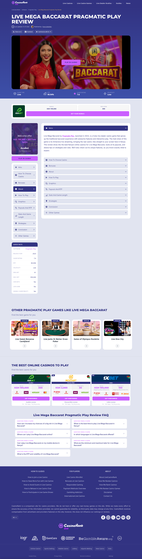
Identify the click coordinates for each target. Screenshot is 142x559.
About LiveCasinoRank (108, 477)
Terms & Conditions (85, 556)
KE (14, 517)
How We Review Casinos (108, 481)
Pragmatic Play (31, 249)
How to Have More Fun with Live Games (37, 481)
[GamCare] (49, 538)
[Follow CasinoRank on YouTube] (118, 517)
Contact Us (108, 496)
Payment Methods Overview (74, 488)
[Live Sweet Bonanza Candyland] (24, 335)
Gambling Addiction (75, 492)
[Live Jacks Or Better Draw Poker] (55, 335)
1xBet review (111, 402)
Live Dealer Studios (103, 3)
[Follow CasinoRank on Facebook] (103, 517)
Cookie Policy (32, 556)
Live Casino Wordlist (75, 477)
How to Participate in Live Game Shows (37, 492)
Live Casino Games (84, 3)
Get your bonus (77, 114)
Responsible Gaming (75, 485)
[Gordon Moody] (68, 538)
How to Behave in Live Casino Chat (37, 488)
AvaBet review (31, 402)
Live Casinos (67, 3)
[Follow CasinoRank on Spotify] (123, 517)
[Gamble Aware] (96, 538)
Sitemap (111, 556)
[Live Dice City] (117, 335)
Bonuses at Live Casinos (74, 481)
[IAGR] (23, 538)
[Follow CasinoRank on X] (113, 517)
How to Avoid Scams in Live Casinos (38, 485)
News (128, 3)
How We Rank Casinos (108, 485)
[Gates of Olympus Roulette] (86, 335)
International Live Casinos (74, 496)
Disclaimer (108, 492)
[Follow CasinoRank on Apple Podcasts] (128, 517)
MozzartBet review (71, 402)
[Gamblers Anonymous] (34, 538)
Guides (119, 3)
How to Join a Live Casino (37, 477)
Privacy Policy (58, 556)
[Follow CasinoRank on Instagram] (108, 517)
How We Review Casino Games (108, 488)
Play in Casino (71, 62)
